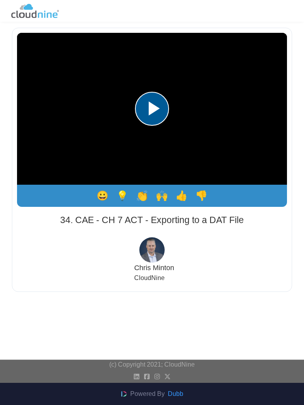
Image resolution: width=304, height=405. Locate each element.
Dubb (175, 393)
